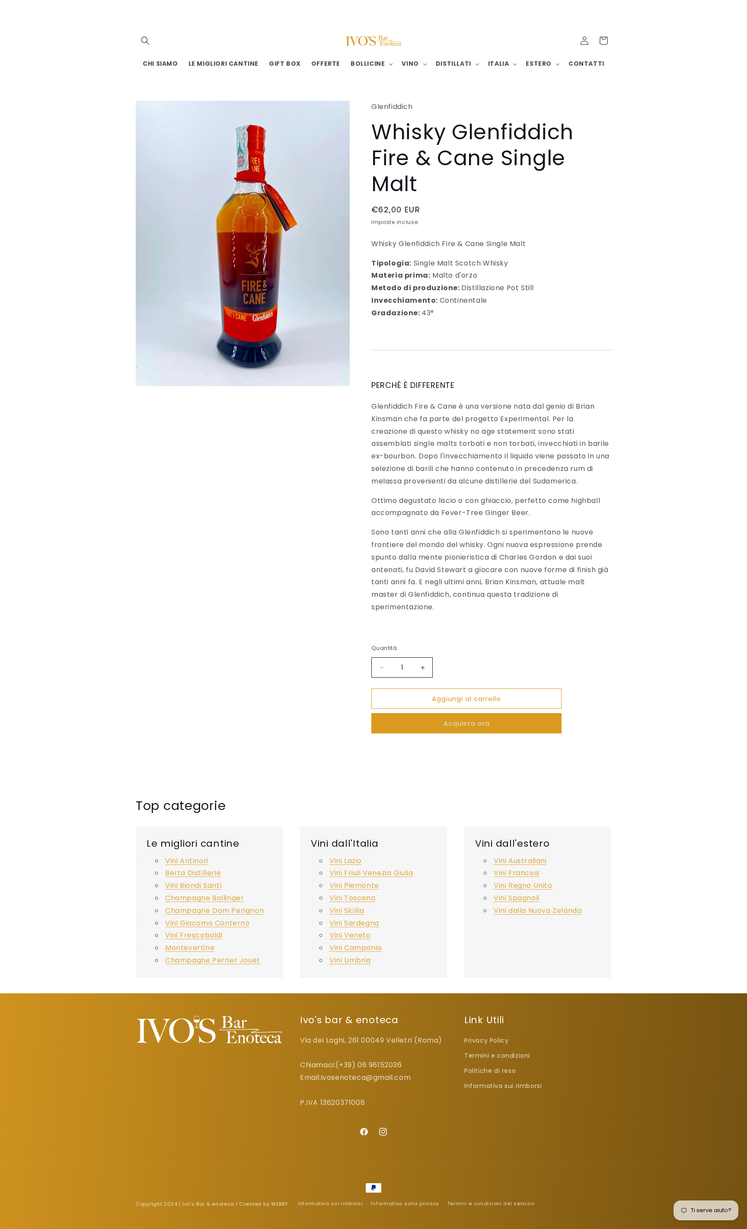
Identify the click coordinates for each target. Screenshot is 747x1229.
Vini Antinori (186, 861)
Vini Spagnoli (517, 898)
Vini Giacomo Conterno (207, 923)
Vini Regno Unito (523, 885)
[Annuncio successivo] (465, 12)
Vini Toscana (352, 898)
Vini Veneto (350, 935)
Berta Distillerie (193, 873)
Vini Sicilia (346, 910)
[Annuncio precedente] (281, 12)
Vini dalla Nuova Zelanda (537, 910)
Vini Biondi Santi (193, 885)
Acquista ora (467, 723)
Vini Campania (355, 948)
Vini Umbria (350, 960)
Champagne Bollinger (204, 898)
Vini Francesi (517, 873)
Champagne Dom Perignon (214, 910)
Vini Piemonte (354, 885)
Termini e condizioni (497, 1055)
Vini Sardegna (354, 923)
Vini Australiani (520, 861)
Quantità (384, 648)
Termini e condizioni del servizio (491, 1203)
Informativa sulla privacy (405, 1203)
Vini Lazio (345, 861)
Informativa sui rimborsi (503, 1086)
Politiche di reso (490, 1070)
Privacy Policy (486, 1040)
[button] (145, 40)
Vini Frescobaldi (194, 935)
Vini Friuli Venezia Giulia (371, 873)
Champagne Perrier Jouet (212, 960)
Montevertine (189, 948)
